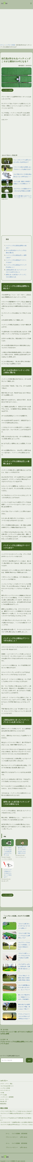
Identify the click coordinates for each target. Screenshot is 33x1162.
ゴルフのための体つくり (6, 1086)
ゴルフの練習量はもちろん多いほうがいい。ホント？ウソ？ (24, 987)
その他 (2, 1092)
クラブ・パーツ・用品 (6, 1083)
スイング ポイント (5, 1090)
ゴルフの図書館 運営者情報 (19, 1143)
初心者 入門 (3, 1101)
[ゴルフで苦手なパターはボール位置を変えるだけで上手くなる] (7, 842)
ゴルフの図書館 (11, 1161)
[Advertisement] (16, 25)
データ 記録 (3, 1095)
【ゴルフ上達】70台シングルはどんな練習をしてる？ (24, 935)
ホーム (2, 45)
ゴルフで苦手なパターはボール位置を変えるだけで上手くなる (7, 851)
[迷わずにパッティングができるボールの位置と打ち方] (22, 842)
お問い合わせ (23, 1147)
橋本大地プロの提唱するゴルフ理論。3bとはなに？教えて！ (24, 1006)
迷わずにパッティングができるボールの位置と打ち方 (22, 850)
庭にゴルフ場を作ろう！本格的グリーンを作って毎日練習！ (24, 997)
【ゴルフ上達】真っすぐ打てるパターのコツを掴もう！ (24, 926)
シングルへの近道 (10, 45)
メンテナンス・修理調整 (6, 1097)
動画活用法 (3, 1103)
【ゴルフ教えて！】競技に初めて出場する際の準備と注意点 (24, 978)
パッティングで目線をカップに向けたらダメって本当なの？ (7, 873)
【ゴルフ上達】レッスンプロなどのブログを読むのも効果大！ (24, 956)
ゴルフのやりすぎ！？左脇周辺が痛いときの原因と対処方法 (16, 1122)
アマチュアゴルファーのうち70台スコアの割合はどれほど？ (24, 1016)
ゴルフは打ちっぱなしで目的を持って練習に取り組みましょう (24, 967)
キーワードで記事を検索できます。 (10, 1056)
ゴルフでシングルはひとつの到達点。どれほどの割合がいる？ (24, 945)
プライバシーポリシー (12, 1147)
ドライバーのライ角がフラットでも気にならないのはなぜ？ (16, 1111)
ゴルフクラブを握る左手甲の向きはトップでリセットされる (16, 1124)
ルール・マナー (4, 1099)
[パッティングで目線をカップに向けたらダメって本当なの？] (7, 864)
